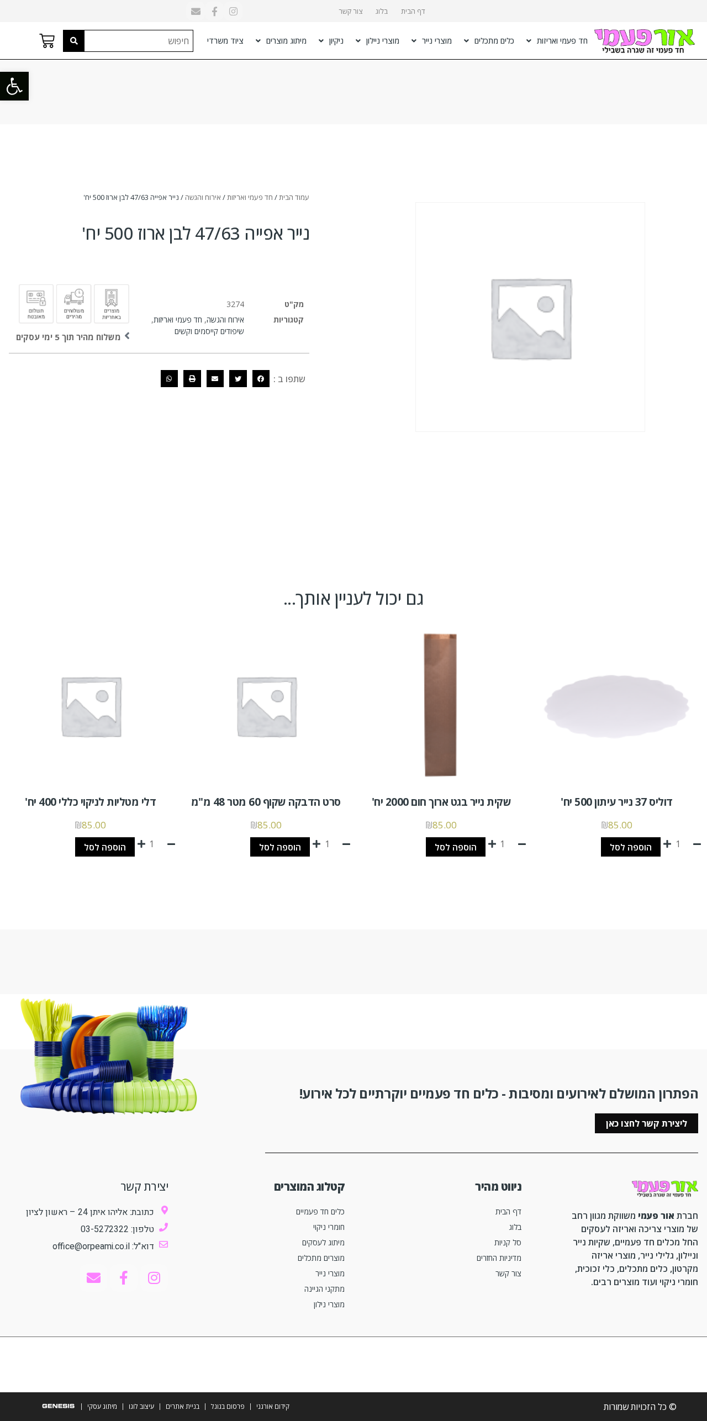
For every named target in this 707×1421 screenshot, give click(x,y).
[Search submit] (74, 40)
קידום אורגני (272, 1406)
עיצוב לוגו (141, 1406)
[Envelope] (195, 11)
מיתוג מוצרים (286, 40)
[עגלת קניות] (47, 41)
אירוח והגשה (203, 197)
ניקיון (336, 40)
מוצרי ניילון (382, 40)
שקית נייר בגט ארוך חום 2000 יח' (441, 802)
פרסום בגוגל (228, 1406)
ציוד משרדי (225, 40)
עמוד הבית (294, 197)
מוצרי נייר (437, 40)
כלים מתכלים (494, 40)
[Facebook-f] (214, 11)
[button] (14, 86)
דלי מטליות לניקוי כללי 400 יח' (90, 802)
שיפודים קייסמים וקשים (209, 331)
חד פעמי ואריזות (562, 40)
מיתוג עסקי (102, 1406)
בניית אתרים (182, 1406)
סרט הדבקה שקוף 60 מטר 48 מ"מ (266, 802)
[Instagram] (233, 11)
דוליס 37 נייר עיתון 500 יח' (617, 802)
